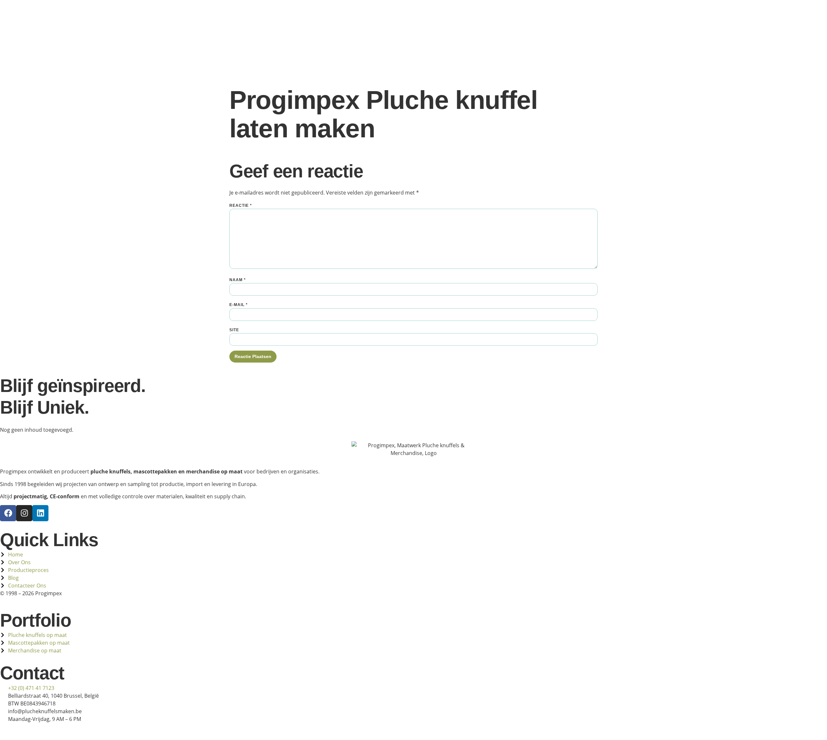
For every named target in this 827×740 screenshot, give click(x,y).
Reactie (240, 205)
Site (234, 330)
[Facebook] (8, 513)
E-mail (238, 305)
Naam (237, 280)
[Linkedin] (40, 513)
